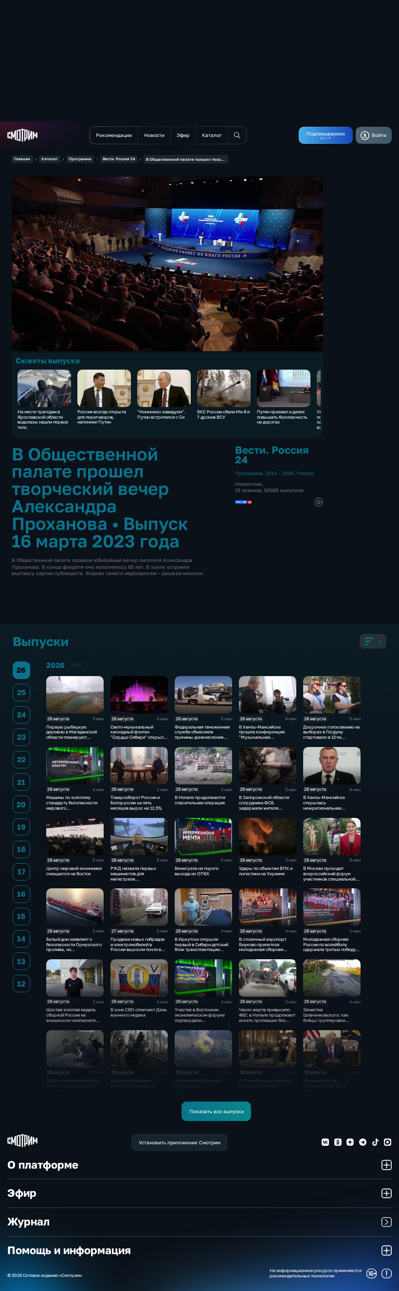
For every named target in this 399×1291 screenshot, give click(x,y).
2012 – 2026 (280, 473)
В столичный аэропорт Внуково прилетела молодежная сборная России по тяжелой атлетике (262, 949)
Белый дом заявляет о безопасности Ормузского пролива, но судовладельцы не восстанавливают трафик (74, 949)
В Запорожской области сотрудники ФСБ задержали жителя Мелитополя (264, 805)
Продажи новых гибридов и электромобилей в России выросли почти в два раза (137, 946)
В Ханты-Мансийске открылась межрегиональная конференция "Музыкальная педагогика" (324, 810)
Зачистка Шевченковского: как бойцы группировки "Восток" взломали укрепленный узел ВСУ (327, 1020)
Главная (22, 158)
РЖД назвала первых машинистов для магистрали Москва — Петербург (133, 876)
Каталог (49, 158)
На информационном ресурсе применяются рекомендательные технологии (316, 1273)
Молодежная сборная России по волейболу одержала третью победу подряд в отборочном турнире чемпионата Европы (329, 952)
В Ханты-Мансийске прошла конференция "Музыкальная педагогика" (262, 734)
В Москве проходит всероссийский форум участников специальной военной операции (329, 876)
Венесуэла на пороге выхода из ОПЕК (196, 871)
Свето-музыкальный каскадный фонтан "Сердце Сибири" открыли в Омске (138, 734)
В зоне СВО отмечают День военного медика (138, 1012)
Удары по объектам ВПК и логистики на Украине (265, 871)
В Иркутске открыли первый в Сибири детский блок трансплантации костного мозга (201, 946)
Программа (80, 158)
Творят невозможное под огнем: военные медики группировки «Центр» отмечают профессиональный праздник (72, 1093)
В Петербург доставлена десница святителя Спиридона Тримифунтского (264, 1088)
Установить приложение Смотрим (179, 1142)
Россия (305, 473)
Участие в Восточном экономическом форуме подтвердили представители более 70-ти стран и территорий (203, 1020)
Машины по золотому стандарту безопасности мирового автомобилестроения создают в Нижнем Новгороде (71, 810)
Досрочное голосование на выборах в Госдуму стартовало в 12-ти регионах (331, 734)
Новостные (248, 484)
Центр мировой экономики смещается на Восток (74, 871)
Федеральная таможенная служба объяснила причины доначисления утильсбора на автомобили (202, 734)
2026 (75, 665)
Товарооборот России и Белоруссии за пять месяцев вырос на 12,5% (136, 803)
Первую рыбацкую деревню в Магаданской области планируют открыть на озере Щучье (72, 734)
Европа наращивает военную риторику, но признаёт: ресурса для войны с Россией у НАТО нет (136, 1091)
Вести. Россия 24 (119, 158)
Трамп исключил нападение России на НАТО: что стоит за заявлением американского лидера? (328, 1091)
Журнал (28, 1221)
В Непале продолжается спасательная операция (200, 800)
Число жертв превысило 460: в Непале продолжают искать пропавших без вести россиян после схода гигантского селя (267, 1020)
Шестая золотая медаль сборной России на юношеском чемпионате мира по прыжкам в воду (72, 1017)
